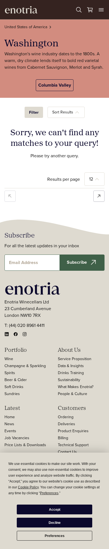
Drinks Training (71, 372)
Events (10, 431)
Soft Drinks (13, 386)
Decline (55, 523)
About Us (69, 349)
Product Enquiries (73, 431)
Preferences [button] (49, 493)
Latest (12, 407)
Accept (54, 510)
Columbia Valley (54, 85)
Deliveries (66, 424)
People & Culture (72, 393)
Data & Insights (71, 366)
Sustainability (69, 379)
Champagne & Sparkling (25, 366)
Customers (72, 407)
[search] (78, 9)
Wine (8, 359)
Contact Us (67, 452)
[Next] (99, 196)
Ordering (66, 417)
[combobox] (66, 112)
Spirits (9, 372)
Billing (63, 438)
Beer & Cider (15, 379)
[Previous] (10, 196)
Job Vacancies (16, 438)
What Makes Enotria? (75, 386)
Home (9, 417)
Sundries (12, 393)
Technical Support (73, 445)
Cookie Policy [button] (28, 487)
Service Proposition (74, 359)
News (9, 424)
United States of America (25, 27)
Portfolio (15, 349)
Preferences (55, 536)
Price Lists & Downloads (25, 445)
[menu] (101, 10)
